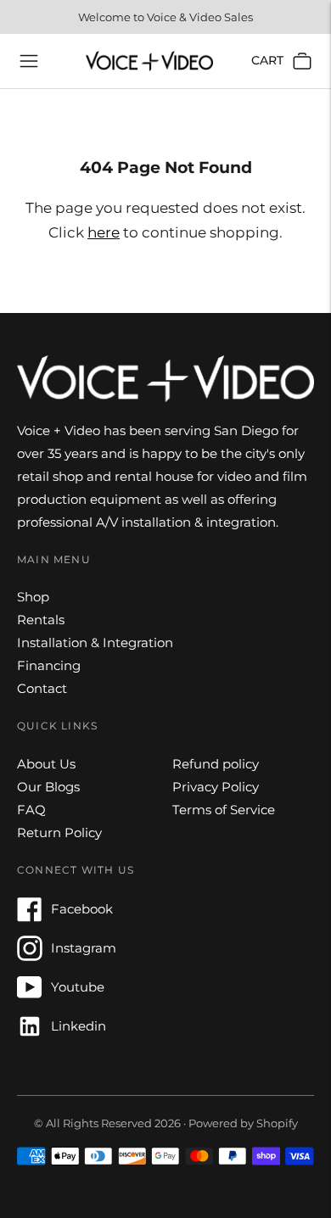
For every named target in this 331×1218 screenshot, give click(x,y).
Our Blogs (48, 787)
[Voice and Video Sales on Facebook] (29, 917)
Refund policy (215, 764)
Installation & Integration (95, 642)
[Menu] (29, 61)
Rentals (41, 620)
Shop (33, 597)
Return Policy (59, 832)
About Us (46, 764)
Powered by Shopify (243, 1123)
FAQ (31, 810)
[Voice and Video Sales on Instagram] (29, 956)
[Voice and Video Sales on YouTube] (29, 995)
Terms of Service (223, 810)
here (103, 232)
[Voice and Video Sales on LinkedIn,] (29, 1034)
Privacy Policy (215, 787)
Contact (42, 688)
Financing (49, 665)
